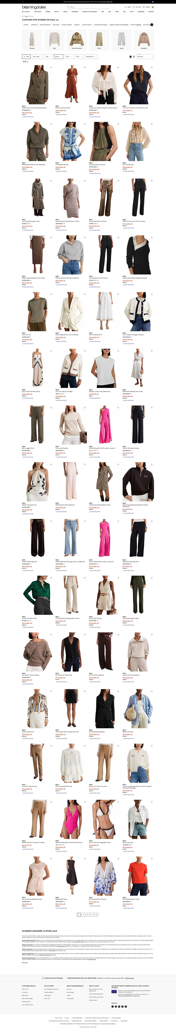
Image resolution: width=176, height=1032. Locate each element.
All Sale (26, 24)
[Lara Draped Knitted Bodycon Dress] (71, 198)
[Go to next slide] (151, 2)
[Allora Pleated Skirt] (104, 311)
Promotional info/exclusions (125, 995)
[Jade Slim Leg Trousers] (37, 763)
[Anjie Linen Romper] (104, 595)
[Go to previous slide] (23, 2)
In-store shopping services (96, 994)
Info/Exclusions (129, 978)
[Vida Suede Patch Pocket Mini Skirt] (71, 708)
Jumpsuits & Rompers (100, 24)
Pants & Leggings (136, 24)
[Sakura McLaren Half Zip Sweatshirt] (71, 254)
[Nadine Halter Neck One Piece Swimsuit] (71, 819)
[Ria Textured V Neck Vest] (71, 652)
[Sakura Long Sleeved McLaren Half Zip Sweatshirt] (138, 481)
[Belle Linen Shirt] (138, 708)
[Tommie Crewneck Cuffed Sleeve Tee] (138, 84)
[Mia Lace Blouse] (138, 141)
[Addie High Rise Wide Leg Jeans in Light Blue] (71, 538)
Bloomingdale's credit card (51, 989)
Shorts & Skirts (147, 24)
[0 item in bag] (152, 7)
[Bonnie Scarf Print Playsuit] (104, 876)
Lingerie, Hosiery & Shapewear (119, 24)
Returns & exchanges (27, 998)
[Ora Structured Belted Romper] (37, 876)
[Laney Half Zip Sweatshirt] (138, 652)
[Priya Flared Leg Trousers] (138, 595)
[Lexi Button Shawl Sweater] (37, 652)
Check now (137, 995)
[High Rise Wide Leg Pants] (138, 538)
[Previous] (24, 84)
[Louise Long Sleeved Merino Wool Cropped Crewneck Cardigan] (138, 763)
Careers (69, 995)
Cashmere (56, 24)
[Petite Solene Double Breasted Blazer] (37, 84)
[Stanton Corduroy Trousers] (104, 763)
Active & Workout (45, 24)
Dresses (76, 24)
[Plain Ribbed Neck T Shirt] (138, 876)
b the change (70, 992)
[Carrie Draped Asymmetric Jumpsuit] (104, 538)
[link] (37, 111)
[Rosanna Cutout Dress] (71, 84)
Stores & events (93, 1000)
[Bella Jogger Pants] (37, 425)
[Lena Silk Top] (37, 311)
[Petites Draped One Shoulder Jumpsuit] (104, 425)
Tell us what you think (27, 1004)
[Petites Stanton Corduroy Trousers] (37, 819)
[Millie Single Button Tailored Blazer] (71, 311)
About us (69, 989)
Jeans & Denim (87, 24)
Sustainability (70, 998)
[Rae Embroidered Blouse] (71, 763)
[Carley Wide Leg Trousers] (138, 425)
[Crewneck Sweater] (71, 425)
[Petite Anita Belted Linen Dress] (138, 368)
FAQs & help (25, 995)
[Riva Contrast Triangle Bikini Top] (104, 819)
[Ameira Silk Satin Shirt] (37, 595)
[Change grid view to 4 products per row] (130, 57)
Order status (47, 995)
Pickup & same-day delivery (96, 997)
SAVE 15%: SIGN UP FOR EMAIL (54, 978)
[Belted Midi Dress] (71, 876)
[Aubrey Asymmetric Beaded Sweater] (138, 254)
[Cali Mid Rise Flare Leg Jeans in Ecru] (71, 595)
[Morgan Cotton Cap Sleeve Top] (104, 368)
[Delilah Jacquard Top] (37, 481)
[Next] (51, 84)
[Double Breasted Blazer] (104, 708)
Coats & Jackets (67, 24)
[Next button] (151, 24)
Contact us (25, 992)
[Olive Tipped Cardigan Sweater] (138, 311)
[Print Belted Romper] (71, 141)
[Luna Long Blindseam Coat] (37, 198)
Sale (26, 16)
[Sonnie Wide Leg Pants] (104, 652)
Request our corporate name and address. (104, 1023)
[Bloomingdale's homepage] (23, 16)
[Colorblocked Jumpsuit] (104, 141)
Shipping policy (26, 1001)
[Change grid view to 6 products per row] (134, 57)
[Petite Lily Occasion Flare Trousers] (138, 198)
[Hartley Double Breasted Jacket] (104, 481)
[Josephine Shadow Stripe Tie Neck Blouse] (104, 84)
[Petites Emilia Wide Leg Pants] (71, 481)
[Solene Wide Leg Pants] (37, 538)
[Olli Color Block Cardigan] (71, 368)
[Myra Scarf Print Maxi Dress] (37, 368)
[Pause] (153, 2)
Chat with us (25, 989)
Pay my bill (47, 998)
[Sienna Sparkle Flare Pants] (104, 198)
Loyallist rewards (48, 992)
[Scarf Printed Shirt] (37, 708)
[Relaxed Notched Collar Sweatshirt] (37, 141)
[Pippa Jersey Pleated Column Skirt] (37, 254)
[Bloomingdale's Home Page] (34, 7)
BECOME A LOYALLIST (70, 1)
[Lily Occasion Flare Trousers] (104, 254)
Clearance (34, 24)
